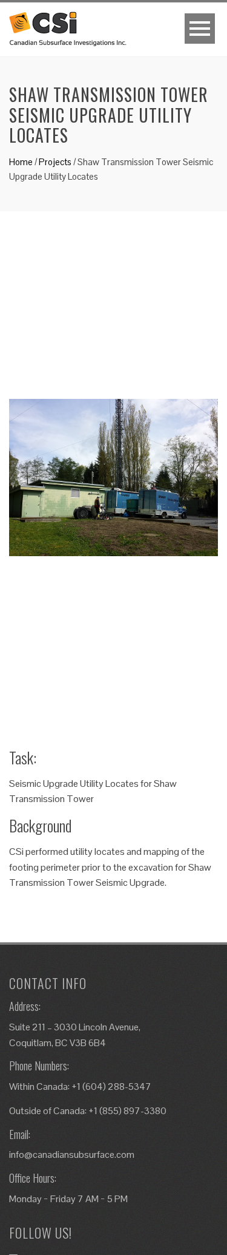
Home (21, 162)
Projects (55, 162)
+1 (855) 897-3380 (127, 1110)
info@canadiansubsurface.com (71, 1154)
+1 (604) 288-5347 (111, 1086)
